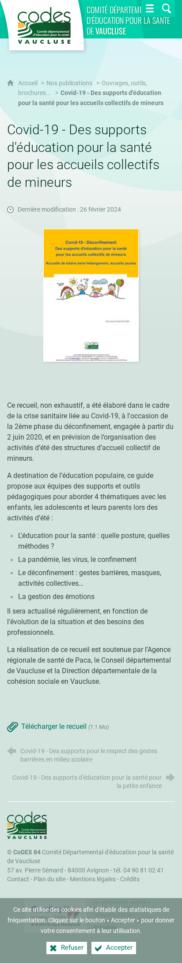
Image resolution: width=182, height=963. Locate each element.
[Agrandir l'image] (91, 295)
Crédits (130, 879)
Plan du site (49, 879)
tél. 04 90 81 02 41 (139, 870)
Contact (18, 879)
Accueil (28, 83)
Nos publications (69, 83)
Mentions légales (93, 879)
